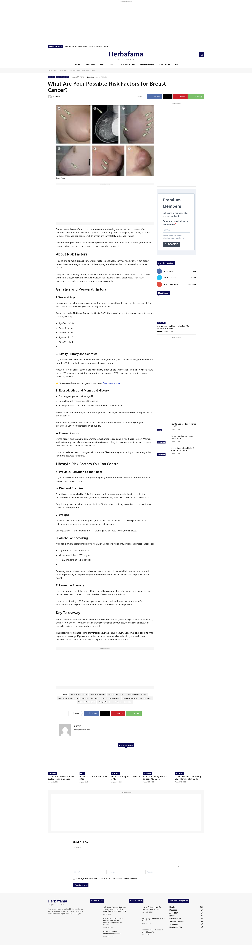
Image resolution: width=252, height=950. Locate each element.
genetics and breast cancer (111, 698)
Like (194, 271)
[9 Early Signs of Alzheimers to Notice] (134, 922)
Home (50, 70)
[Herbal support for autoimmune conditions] (95, 935)
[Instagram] (187, 55)
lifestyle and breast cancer (86, 702)
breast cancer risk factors (116, 694)
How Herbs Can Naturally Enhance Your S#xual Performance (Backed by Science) (112, 921)
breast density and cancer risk (137, 694)
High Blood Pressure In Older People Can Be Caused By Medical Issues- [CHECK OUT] (114, 909)
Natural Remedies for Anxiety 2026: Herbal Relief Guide (188, 777)
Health (56, 70)
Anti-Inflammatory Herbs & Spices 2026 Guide (183, 449)
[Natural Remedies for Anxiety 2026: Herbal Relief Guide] (189, 761)
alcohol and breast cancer (78, 694)
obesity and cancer (104, 702)
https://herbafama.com (82, 730)
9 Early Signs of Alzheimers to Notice (153, 919)
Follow (193, 278)
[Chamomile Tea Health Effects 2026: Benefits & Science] (176, 309)
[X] (191, 55)
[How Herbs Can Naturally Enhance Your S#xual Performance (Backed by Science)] (95, 922)
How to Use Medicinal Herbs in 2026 (183, 425)
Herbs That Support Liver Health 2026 (182, 437)
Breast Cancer (62, 77)
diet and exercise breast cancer (68, 698)
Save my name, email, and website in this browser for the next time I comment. (107, 879)
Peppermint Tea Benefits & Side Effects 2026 (152, 931)
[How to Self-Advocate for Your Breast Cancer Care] (134, 910)
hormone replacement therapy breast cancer (137, 698)
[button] (201, 54)
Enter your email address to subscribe (175, 222)
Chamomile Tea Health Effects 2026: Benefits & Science (86, 46)
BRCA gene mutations (97, 694)
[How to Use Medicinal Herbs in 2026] (163, 427)
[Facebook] (184, 55)
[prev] (198, 46)
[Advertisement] (126, 21)
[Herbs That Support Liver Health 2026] (163, 439)
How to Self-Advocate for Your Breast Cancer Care (151, 908)
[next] (202, 46)
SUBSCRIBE (171, 244)
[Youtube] (195, 55)
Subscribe (192, 284)
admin (57, 97)
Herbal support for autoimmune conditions (112, 932)
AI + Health (161, 323)
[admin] (50, 97)
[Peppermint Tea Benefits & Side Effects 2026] (134, 933)
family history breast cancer (90, 698)
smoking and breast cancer (122, 702)
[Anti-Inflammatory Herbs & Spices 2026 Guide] (163, 451)
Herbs (159, 430)
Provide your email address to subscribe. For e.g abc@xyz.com (174, 236)
